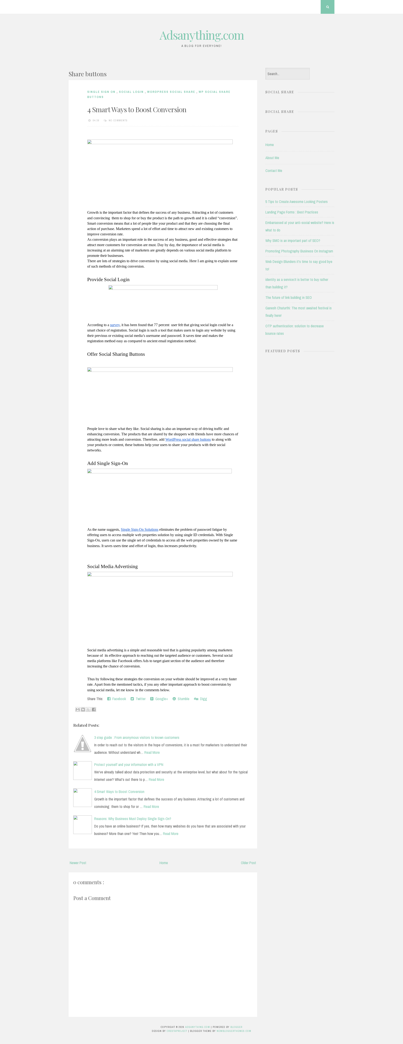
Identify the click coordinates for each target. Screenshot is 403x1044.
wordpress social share (171, 92)
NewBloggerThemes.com (234, 1031)
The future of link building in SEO (288, 297)
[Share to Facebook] (93, 709)
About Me (272, 157)
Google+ (160, 698)
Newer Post (78, 862)
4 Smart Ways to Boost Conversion (136, 109)
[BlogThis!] (83, 709)
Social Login (132, 92)
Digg (202, 698)
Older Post (248, 862)
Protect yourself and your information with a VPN (128, 764)
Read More (152, 752)
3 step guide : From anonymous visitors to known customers (136, 737)
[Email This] (77, 709)
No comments (119, 120)
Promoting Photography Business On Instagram (299, 251)
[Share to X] (88, 709)
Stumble (182, 698)
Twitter (140, 698)
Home (164, 862)
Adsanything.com (202, 35)
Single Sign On (102, 92)
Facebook (118, 698)
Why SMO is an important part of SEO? (292, 240)
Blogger (236, 1027)
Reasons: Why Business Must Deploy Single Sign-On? (132, 818)
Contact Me (273, 170)
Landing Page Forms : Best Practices (291, 212)
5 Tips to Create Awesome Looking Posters (296, 201)
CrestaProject (177, 1031)
